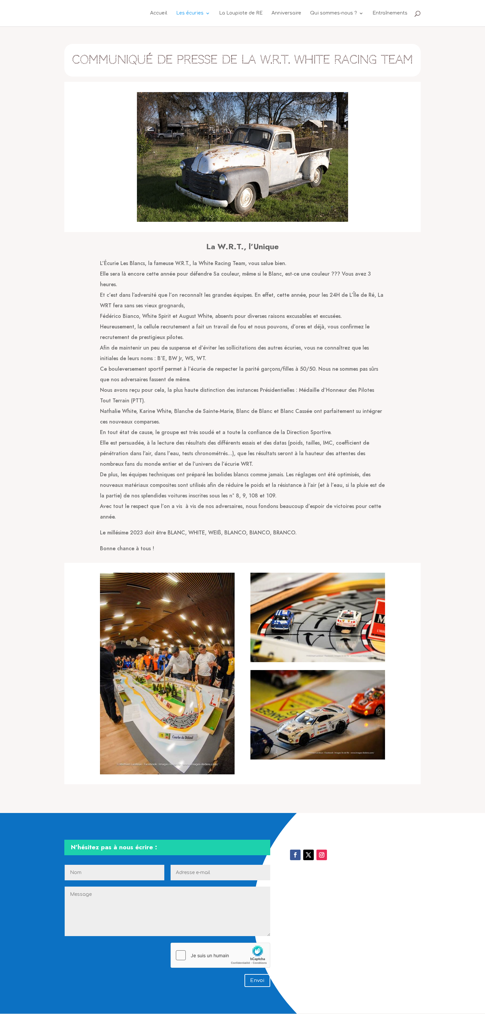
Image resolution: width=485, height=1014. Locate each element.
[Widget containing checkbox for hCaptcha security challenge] (220, 955)
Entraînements (389, 13)
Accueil (158, 13)
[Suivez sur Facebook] (295, 855)
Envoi (257, 980)
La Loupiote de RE (241, 13)
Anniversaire (286, 13)
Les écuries (190, 13)
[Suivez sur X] (308, 855)
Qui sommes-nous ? (333, 13)
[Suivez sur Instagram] (321, 855)
